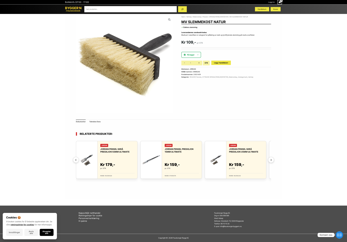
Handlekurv (262, 9)
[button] (169, 19)
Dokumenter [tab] (81, 122)
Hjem (183, 17)
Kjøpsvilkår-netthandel (89, 213)
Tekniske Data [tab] (95, 122)
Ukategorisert (242, 77)
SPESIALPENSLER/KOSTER (218, 17)
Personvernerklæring (89, 218)
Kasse (275, 9)
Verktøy (189, 17)
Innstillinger (14, 232)
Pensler (205, 17)
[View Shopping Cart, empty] (279, 2)
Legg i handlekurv (221, 63)
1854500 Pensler (195, 77)
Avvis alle (31, 232)
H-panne (83, 221)
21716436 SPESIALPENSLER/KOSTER (215, 77)
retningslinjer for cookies (22, 224)
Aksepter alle (46, 232)
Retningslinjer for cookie (90, 215)
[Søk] (182, 9)
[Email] (339, 235)
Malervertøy (197, 17)
